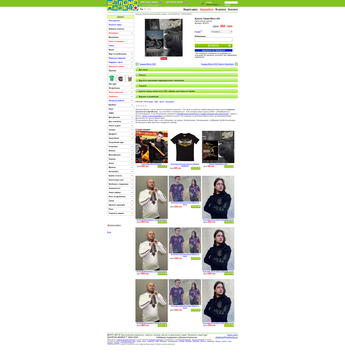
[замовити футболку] (162, 166)
